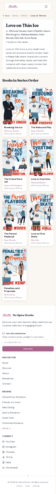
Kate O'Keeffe (35, 31)
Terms (27, 486)
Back (7, 15)
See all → (6, 428)
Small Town (8, 417)
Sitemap (36, 486)
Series (24, 15)
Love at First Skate (38, 235)
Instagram (11, 446)
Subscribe (28, 348)
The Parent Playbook (10, 235)
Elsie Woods (10, 240)
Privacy (20, 486)
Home (15, 15)
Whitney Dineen (18, 31)
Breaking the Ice (13, 127)
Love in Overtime (40, 179)
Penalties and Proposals (12, 290)
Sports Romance (11, 412)
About (5, 373)
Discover (6, 368)
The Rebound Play (41, 127)
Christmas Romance (12, 423)
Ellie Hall (19, 37)
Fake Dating (8, 407)
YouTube (10, 441)
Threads (10, 451)
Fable (8, 462)
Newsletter (8, 378)
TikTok (9, 457)
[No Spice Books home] (12, 6)
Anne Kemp (30, 37)
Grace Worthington (13, 185)
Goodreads (12, 467)
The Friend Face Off (13, 180)
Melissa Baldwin (29, 34)
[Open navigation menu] (46, 6)
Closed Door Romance (14, 397)
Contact (6, 383)
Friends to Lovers (11, 402)
